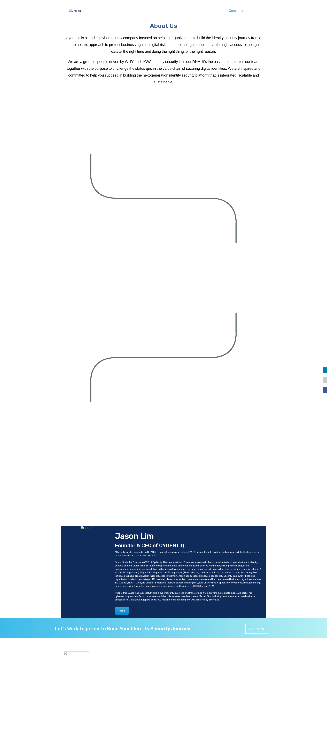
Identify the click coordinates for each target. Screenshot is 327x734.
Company (236, 11)
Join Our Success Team (145, 692)
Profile (122, 610)
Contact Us (275, 11)
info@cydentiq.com (218, 718)
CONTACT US (256, 628)
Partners (137, 696)
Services (199, 11)
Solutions (162, 11)
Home (135, 684)
